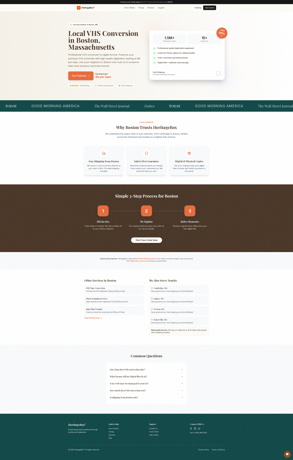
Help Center (153, 435)
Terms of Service (218, 450)
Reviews (151, 8)
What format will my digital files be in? (128, 376)
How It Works (114, 428)
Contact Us (153, 428)
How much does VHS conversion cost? (128, 390)
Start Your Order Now (146, 240)
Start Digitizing (79, 76)
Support (161, 8)
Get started (209, 8)
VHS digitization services (136, 261)
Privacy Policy (203, 450)
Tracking (197, 8)
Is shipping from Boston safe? (124, 397)
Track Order (154, 432)
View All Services (92, 318)
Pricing (141, 8)
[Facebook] (191, 428)
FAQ (110, 438)
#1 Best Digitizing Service (148, 259)
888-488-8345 (201, 433)
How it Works (129, 8)
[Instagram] (195, 428)
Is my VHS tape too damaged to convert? (129, 383)
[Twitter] (199, 428)
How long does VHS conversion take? (127, 369)
